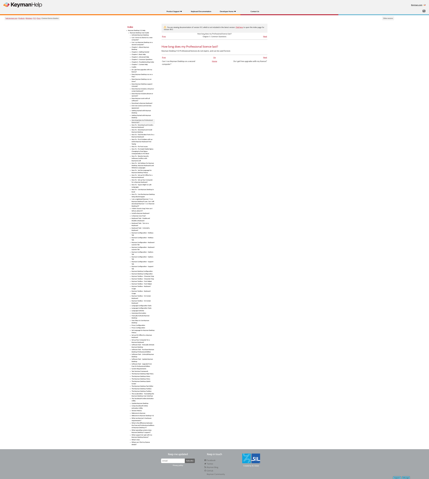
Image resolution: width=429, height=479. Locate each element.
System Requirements (139, 369)
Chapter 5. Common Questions (142, 59)
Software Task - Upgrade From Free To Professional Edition (142, 365)
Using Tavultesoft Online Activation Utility (140, 407)
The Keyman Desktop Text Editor (142, 386)
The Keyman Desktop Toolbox (141, 389)
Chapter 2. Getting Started (140, 52)
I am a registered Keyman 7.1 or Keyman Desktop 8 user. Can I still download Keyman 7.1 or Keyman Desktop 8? (143, 202)
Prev (164, 37)
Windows (29, 18)
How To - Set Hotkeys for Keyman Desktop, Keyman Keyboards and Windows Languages (143, 165)
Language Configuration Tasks (141, 306)
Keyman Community (216, 474)
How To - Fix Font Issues (140, 146)
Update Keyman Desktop (140, 403)
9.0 (34, 18)
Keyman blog (212, 467)
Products (22, 18)
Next (265, 37)
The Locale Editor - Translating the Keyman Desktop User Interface (143, 395)
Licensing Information (139, 313)
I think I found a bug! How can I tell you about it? (142, 210)
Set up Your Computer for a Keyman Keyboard (141, 341)
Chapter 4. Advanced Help (140, 57)
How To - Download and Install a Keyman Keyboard (142, 126)
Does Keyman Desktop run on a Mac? (142, 76)
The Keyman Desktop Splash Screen (141, 383)
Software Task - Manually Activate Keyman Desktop (143, 346)
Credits (134, 67)
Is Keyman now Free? (139, 216)
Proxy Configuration (138, 325)
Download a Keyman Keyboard (142, 103)
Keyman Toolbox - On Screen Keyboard (141, 297)
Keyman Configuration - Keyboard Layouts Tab (143, 244)
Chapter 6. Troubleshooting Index (143, 62)
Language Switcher (138, 311)
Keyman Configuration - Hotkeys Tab (142, 234)
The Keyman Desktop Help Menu (143, 374)
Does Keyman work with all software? (141, 100)
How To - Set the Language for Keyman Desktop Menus (142, 172)
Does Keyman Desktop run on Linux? (141, 80)
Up (214, 58)
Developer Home (226, 11)
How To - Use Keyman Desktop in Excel (143, 191)
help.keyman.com (11, 18)
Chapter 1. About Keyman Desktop (140, 48)
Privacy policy (178, 465)
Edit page (406, 478)
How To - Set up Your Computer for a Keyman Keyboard (142, 181)
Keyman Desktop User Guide (139, 33)
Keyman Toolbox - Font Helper (142, 281)
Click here (239, 27)
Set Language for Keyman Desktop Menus (143, 332)
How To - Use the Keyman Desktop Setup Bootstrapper (143, 196)
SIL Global (255, 466)
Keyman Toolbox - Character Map (143, 276)
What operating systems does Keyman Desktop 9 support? (141, 431)
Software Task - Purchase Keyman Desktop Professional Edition (143, 351)
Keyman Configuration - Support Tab (142, 263)
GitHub (210, 470)
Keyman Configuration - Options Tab (142, 253)
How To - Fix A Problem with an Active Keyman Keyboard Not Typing (142, 142)
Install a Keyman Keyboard (140, 213)
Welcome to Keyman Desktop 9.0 (143, 416)
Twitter (210, 463)
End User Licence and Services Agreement (141, 107)
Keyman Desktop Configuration (142, 271)
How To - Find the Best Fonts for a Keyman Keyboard (143, 136)
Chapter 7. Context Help (140, 64)
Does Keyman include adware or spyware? (142, 95)
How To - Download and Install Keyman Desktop (142, 131)
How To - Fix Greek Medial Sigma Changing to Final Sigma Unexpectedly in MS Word (142, 151)
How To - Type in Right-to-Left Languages (141, 186)
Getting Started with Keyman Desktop (141, 112)
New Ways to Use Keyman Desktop (140, 322)
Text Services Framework (140, 371)
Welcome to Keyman (138, 413)
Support (397, 478)
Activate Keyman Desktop (140, 35)
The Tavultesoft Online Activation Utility (143, 400)
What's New (136, 440)
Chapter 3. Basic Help (139, 54)
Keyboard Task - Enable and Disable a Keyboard (141, 220)
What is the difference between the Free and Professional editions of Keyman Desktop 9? (143, 425)
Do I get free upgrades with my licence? (142, 71)
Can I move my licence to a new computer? (142, 39)
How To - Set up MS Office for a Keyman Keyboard (142, 176)
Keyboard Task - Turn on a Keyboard (140, 225)
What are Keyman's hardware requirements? (141, 419)
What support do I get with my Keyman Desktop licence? (142, 436)
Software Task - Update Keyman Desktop (142, 360)
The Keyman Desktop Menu (141, 376)
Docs (39, 18)
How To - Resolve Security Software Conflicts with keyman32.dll (140, 158)
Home (214, 61)
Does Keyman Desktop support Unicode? (142, 85)
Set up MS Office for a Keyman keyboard (142, 336)
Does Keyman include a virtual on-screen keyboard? (143, 90)
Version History (137, 411)
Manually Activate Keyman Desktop (140, 317)
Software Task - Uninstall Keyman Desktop (143, 356)
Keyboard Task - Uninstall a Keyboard (141, 229)
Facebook (211, 460)
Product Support (173, 11)
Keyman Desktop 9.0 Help (136, 30)
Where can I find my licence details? (141, 443)
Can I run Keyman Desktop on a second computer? (142, 44)
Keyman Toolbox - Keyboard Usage (141, 288)
